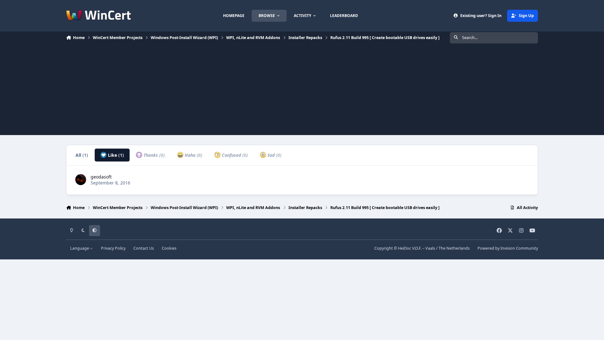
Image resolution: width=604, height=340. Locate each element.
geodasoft (101, 177)
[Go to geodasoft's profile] (80, 179)
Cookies (169, 248)
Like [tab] (115, 155)
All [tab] (82, 155)
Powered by (508, 248)
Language (80, 248)
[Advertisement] (302, 91)
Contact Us (143, 248)
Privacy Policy (113, 248)
